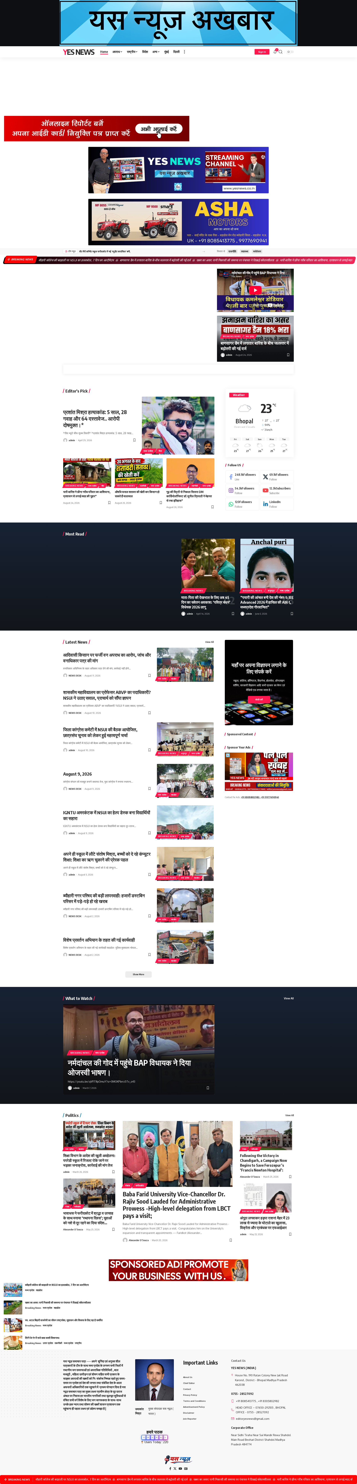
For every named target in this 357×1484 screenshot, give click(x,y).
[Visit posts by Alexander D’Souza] (125, 1240)
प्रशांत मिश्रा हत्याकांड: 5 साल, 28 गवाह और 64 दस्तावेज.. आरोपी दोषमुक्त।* (95, 418)
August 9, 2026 (77, 774)
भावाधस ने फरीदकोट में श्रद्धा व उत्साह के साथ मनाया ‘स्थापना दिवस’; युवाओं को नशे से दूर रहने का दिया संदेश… (88, 1218)
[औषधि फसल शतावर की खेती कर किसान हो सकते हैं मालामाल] (139, 472)
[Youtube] (277, 490)
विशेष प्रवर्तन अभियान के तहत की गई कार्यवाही (99, 940)
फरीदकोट (77, 1206)
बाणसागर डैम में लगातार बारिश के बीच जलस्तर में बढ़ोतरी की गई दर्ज (81, 260)
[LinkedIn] (277, 504)
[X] (277, 476)
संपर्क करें (259, 699)
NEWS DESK (75, 675)
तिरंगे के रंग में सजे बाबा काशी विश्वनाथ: (42, 1337)
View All (209, 641)
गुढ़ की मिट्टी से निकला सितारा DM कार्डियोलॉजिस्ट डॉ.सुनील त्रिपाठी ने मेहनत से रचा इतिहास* (189, 496)
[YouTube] (180, 1468)
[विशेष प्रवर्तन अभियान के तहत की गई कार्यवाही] (185, 947)
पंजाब (67, 1206)
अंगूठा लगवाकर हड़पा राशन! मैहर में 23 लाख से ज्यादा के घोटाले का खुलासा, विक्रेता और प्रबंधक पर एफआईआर (265, 1222)
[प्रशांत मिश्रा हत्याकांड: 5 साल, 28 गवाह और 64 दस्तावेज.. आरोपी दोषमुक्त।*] (178, 426)
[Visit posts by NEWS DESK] (65, 675)
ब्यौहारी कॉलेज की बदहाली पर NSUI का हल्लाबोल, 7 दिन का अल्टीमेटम (57, 1284)
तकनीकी (143, 486)
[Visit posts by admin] (223, 355)
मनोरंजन (257, 251)
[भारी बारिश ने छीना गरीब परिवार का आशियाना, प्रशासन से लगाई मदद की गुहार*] (87, 472)
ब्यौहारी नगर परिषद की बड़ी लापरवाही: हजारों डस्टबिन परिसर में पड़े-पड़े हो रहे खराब (104, 898)
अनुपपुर (271, 590)
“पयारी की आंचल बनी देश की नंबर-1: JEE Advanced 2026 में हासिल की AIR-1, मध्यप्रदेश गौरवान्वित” (267, 602)
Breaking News (232, 336)
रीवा (160, 451)
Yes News (78, 51)
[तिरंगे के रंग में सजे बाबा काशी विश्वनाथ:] (13, 1343)
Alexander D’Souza (73, 1229)
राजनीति (232, 251)
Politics (72, 1115)
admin (229, 354)
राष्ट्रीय (78, 1343)
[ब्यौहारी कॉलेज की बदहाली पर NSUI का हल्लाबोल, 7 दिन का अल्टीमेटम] (13, 1290)
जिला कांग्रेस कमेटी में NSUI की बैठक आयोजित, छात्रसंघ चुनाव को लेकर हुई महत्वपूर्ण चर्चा (100, 732)
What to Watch (78, 998)
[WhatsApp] (242, 504)
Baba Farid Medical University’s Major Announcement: (107, 251)
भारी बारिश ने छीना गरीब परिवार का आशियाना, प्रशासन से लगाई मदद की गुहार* (247, 260)
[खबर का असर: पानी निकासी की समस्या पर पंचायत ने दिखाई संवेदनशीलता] (13, 1307)
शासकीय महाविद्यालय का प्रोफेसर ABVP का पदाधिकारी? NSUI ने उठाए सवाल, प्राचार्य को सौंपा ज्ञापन (107, 695)
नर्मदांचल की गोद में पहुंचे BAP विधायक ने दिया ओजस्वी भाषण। (129, 1067)
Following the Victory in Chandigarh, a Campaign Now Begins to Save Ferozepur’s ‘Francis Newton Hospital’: (263, 1162)
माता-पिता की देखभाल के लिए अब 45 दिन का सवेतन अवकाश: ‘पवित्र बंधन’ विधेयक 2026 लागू (205, 602)
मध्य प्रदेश (250, 336)
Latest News (76, 642)
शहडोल (174, 679)
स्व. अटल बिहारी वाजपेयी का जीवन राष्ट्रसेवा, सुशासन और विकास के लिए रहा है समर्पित (64, 1320)
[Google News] (186, 1468)
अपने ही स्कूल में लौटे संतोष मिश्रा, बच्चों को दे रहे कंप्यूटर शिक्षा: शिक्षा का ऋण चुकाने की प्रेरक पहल (106, 856)
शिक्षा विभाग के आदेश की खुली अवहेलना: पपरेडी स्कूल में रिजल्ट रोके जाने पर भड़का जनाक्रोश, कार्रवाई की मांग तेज (89, 1160)
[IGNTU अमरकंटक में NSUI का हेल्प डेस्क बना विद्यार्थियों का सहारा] (185, 822)
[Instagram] (242, 490)
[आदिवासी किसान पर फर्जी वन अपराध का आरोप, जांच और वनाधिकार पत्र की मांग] (185, 665)
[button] (184, 51)
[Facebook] (242, 476)
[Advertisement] (178, 85)
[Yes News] (178, 1459)
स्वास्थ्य (244, 251)
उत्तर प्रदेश (48, 1343)
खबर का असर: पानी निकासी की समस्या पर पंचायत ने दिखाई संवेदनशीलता (161, 260)
